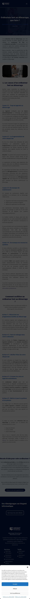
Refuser (15, 588)
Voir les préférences (15, 593)
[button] (27, 567)
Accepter (15, 584)
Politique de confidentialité (8, 597)
